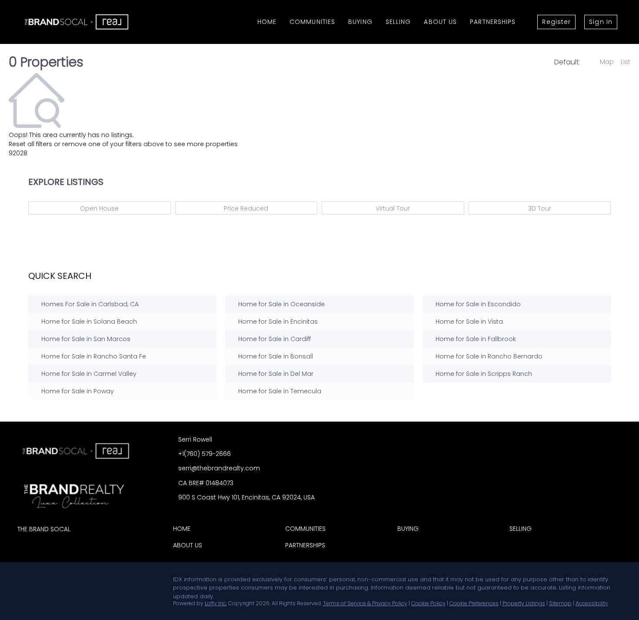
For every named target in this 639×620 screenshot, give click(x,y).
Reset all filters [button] (30, 144)
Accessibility (592, 603)
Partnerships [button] (493, 21)
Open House (99, 208)
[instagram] (58, 581)
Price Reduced (246, 208)
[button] (184, 530)
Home (266, 21)
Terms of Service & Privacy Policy (365, 603)
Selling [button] (398, 21)
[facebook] (23, 581)
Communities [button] (312, 21)
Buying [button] (360, 21)
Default (566, 62)
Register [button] (556, 21)
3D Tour (539, 208)
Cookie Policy (428, 603)
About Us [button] (440, 21)
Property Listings (524, 603)
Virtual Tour (393, 208)
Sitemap (560, 603)
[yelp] (41, 581)
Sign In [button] (600, 21)
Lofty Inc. (216, 603)
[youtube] (76, 581)
